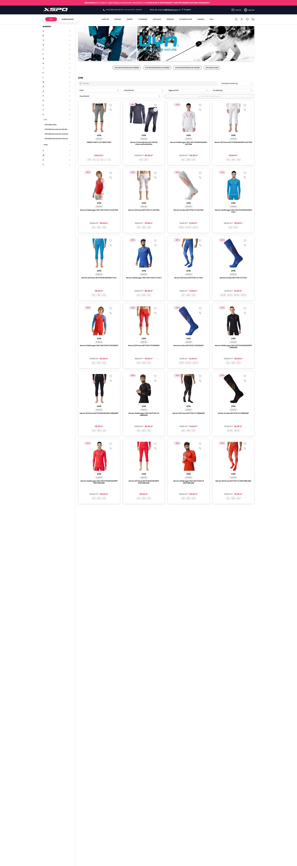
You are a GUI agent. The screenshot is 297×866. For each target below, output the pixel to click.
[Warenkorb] (253, 19)
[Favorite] (111, 105)
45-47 (195, 227)
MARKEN (201, 19)
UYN (45, 119)
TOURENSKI (142, 19)
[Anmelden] (241, 19)
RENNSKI (118, 19)
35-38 (223, 295)
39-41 (181, 227)
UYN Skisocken (51, 125)
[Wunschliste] (247, 19)
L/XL (146, 160)
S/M (188, 160)
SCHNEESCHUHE (185, 19)
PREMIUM (170, 19)
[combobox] (237, 83)
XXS (89, 160)
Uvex (46, 144)
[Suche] (236, 19)
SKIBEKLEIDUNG (68, 19)
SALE (211, 19)
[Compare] (111, 110)
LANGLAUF (157, 19)
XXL (141, 160)
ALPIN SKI (105, 19)
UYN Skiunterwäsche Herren (56, 138)
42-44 (188, 227)
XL (109, 160)
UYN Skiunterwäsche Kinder (56, 129)
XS (94, 160)
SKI (51, 19)
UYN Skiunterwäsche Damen (56, 134)
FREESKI (130, 19)
